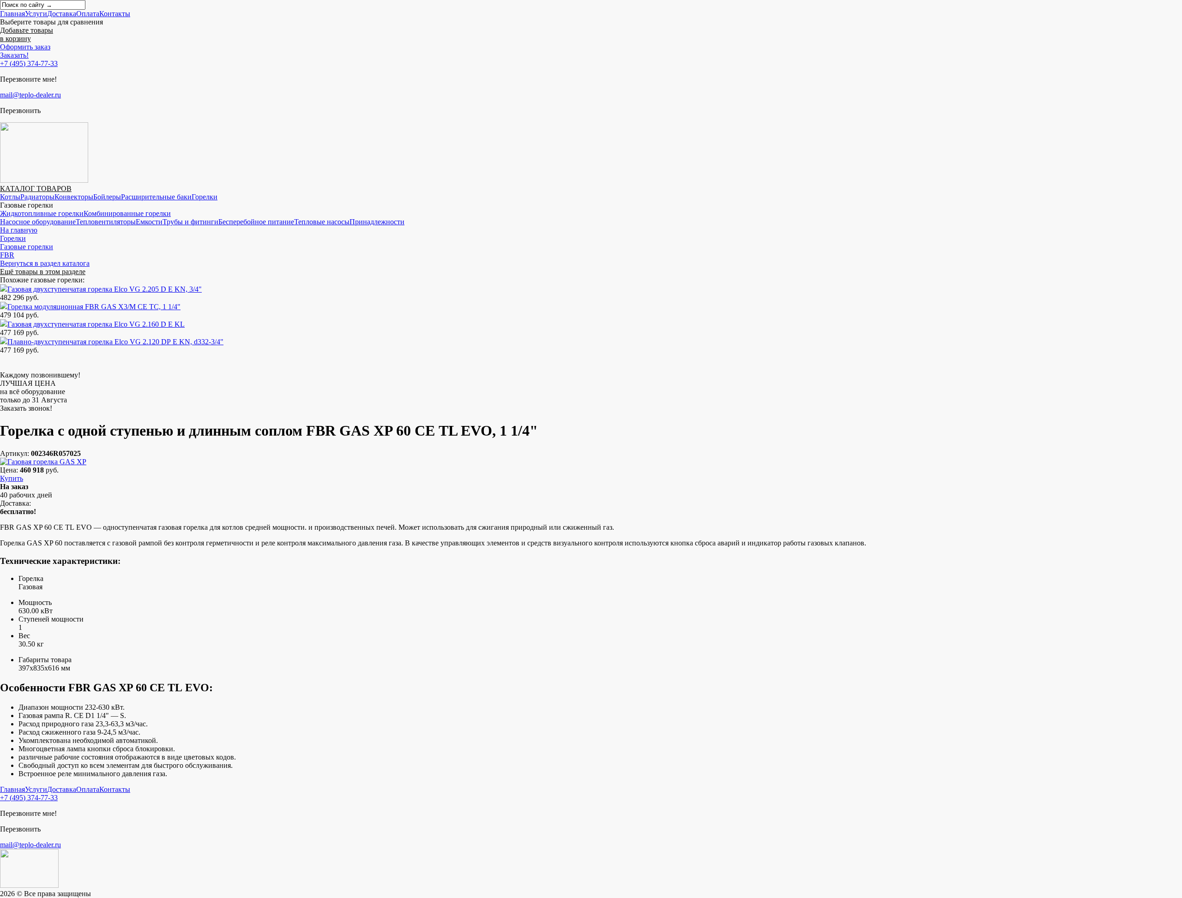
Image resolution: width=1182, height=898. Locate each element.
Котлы (10, 197)
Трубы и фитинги (190, 222)
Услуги (36, 14)
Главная (12, 14)
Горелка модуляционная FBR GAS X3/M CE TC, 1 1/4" (94, 307)
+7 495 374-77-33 (29, 63)
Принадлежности (377, 222)
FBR (7, 255)
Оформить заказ (25, 47)
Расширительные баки (156, 197)
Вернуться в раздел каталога (45, 263)
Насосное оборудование (38, 222)
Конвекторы (73, 197)
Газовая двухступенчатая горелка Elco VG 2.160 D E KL (96, 324)
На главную (18, 230)
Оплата (87, 14)
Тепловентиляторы (106, 222)
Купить (11, 478)
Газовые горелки (26, 247)
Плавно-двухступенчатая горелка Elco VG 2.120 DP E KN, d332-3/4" (115, 342)
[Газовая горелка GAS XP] (43, 462)
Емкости (149, 222)
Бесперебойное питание (256, 222)
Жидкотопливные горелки (42, 213)
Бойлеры (107, 197)
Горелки (204, 197)
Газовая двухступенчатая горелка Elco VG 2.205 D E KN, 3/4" (104, 289)
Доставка (61, 14)
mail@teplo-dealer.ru (30, 95)
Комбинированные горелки (127, 213)
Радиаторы (37, 197)
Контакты (114, 14)
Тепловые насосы (322, 222)
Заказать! (14, 55)
